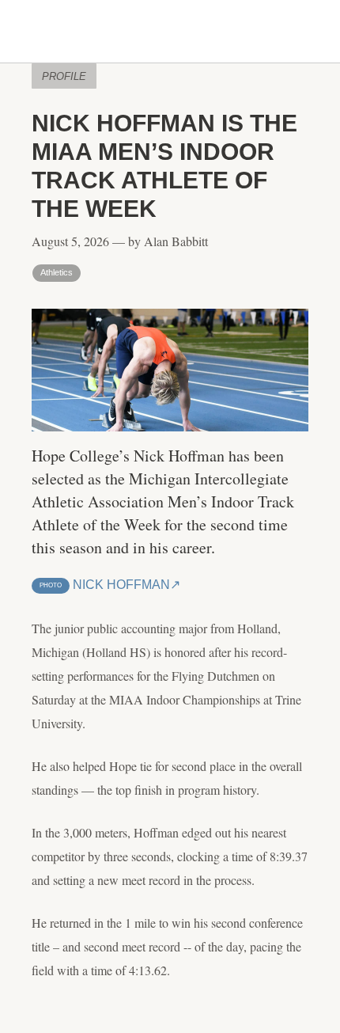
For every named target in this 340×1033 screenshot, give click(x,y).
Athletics (56, 272)
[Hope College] (170, 32)
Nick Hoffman (105, 584)
